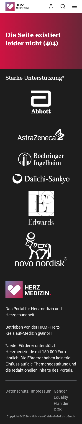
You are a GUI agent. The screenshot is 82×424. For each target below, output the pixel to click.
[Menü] (74, 6)
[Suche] (63, 6)
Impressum (41, 391)
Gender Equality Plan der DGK (61, 400)
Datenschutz (16, 391)
